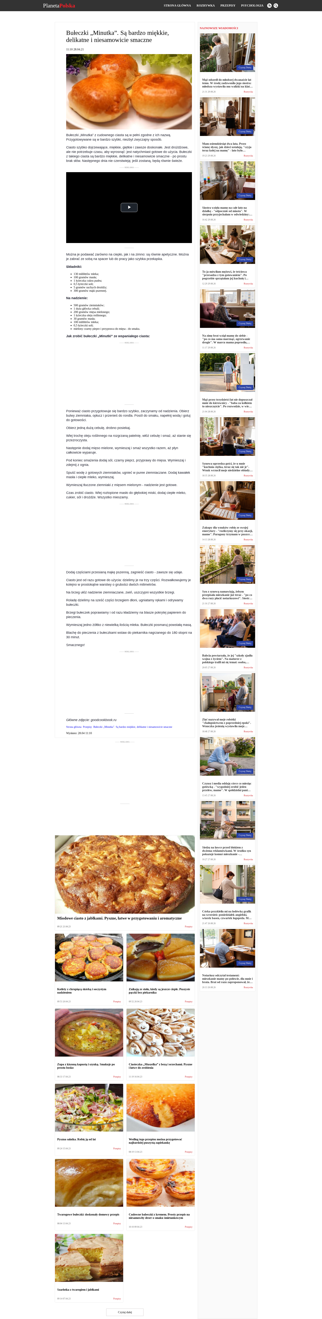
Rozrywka (206, 5)
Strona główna (177, 5)
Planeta (59, 5)
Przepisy (228, 5)
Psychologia (252, 5)
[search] (276, 5)
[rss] (269, 5)
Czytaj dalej (125, 1312)
